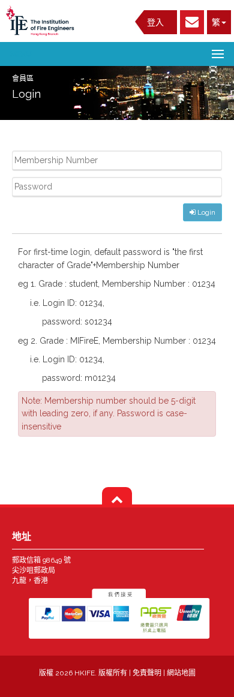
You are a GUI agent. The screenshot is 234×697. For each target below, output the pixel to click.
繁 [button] (216, 22)
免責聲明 (148, 673)
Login (205, 212)
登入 (155, 22)
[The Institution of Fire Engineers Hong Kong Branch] (42, 21)
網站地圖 (181, 673)
